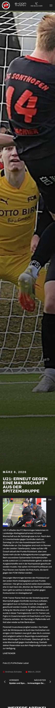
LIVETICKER (9, 653)
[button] (51, 5)
